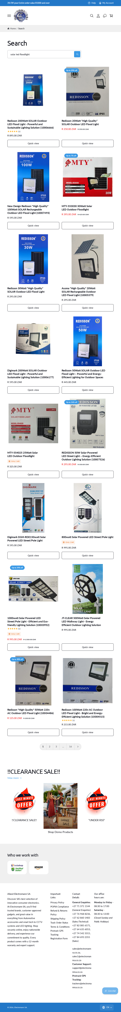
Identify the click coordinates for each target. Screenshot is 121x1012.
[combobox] (44, 54)
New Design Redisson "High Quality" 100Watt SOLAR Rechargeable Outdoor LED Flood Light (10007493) (28, 209)
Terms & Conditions (60, 927)
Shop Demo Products (60, 832)
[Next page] (78, 746)
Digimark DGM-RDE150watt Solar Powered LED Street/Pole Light (26, 539)
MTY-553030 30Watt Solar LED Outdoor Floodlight (77, 208)
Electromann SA (20, 1007)
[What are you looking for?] (77, 54)
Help (93, 3)
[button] (9, 15)
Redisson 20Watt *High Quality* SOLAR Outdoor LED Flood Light (80, 122)
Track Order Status (59, 922)
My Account (108, 3)
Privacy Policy (57, 902)
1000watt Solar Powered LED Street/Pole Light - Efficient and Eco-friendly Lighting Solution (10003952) (28, 621)
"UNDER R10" (96, 820)
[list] (60, 867)
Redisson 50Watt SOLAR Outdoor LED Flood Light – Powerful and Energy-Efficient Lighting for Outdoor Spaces (83, 374)
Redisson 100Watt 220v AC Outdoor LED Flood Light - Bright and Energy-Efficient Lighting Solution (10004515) (83, 713)
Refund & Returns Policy (58, 912)
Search (21, 28)
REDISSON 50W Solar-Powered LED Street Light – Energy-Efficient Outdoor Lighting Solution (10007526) (83, 456)
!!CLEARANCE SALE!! (24, 820)
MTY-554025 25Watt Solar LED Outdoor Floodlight (22, 454)
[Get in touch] (105, 15)
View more (13, 778)
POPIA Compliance (59, 906)
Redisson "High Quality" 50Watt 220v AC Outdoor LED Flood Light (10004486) (30, 711)
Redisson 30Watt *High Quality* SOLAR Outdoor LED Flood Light (25, 290)
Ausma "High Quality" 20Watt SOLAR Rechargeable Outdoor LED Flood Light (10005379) (79, 292)
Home (13, 28)
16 (70, 746)
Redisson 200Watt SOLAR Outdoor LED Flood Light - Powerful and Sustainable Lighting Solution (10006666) (30, 124)
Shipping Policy (57, 918)
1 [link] (43, 746)
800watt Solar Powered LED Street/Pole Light (87, 537)
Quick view (33, 143)
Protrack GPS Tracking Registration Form (59, 935)
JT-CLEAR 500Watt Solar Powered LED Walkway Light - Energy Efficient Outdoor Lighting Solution (81, 621)
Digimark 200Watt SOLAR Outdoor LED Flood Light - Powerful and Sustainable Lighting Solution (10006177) (30, 374)
